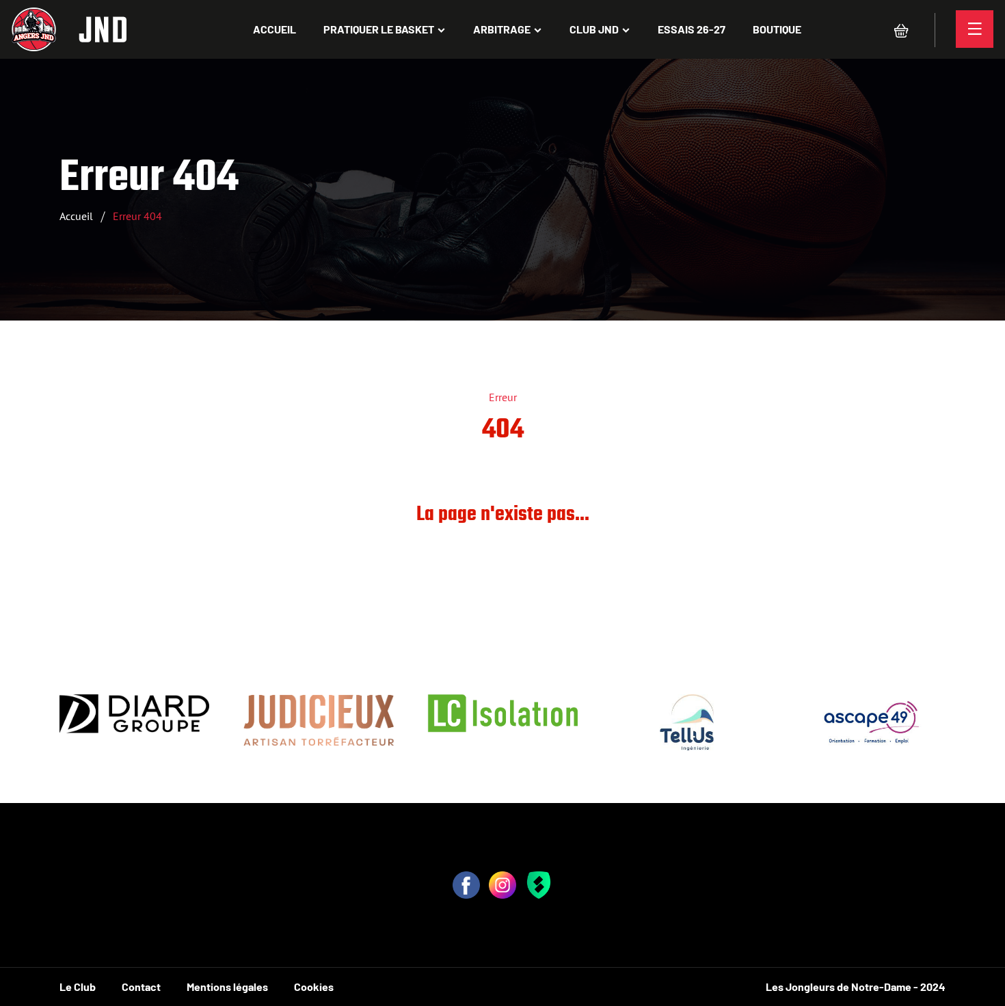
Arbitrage (502, 29)
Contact (141, 986)
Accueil (274, 29)
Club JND (594, 29)
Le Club (77, 986)
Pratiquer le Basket (378, 29)
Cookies (314, 986)
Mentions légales (227, 986)
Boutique (777, 29)
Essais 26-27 (691, 29)
